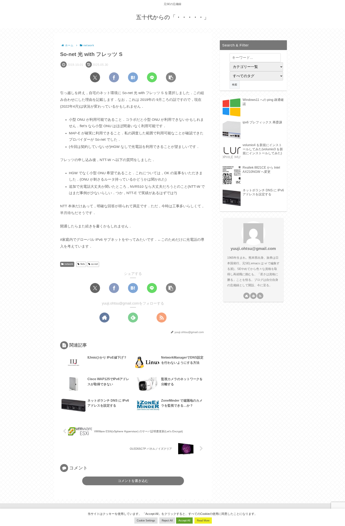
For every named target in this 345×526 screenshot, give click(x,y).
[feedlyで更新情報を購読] (133, 317)
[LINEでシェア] (152, 77)
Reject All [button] (167, 520)
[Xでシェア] (95, 77)
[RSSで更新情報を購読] (162, 317)
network (68, 264)
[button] (171, 77)
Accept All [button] (184, 520)
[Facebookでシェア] (114, 77)
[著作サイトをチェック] (104, 317)
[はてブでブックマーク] (133, 77)
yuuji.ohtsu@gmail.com (253, 248)
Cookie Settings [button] (146, 520)
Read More (203, 520)
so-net (94, 264)
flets (82, 264)
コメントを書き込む (133, 481)
